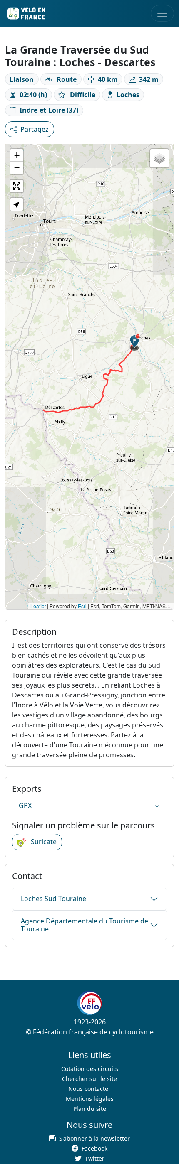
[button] (135, 342)
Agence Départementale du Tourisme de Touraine (84, 924)
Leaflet (38, 605)
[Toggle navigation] (162, 13)
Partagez (34, 129)
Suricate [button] (43, 841)
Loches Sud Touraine (53, 898)
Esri (82, 605)
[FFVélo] (89, 1002)
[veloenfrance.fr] (26, 13)
